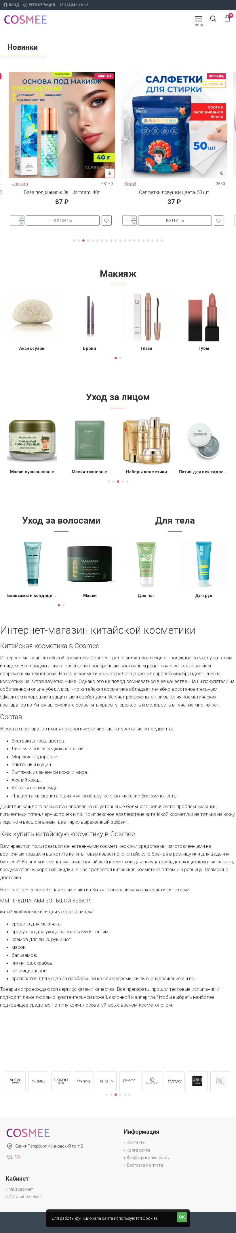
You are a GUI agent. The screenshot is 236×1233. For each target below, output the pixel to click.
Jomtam (20, 184)
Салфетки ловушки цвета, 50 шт (174, 192)
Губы (204, 348)
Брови (89, 348)
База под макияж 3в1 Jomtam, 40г (62, 192)
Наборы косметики (146, 471)
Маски (90, 595)
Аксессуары (32, 348)
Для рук (203, 595)
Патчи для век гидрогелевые (204, 471)
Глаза (146, 348)
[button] (74, 240)
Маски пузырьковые (32, 471)
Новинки (22, 47)
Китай (130, 184)
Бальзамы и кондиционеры (32, 595)
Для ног (146, 595)
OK (182, 1217)
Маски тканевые (89, 471)
